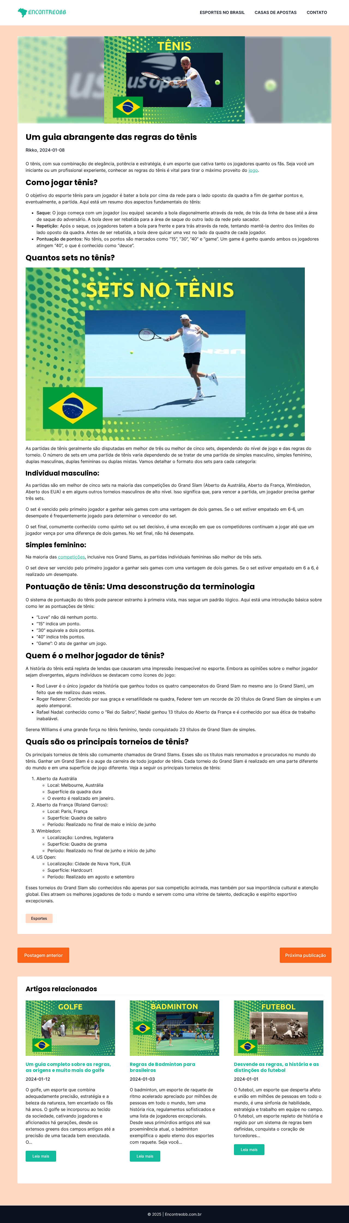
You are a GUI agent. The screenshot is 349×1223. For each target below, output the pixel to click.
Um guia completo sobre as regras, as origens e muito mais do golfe (68, 1067)
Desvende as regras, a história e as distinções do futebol (276, 1067)
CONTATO (317, 12)
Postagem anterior (43, 955)
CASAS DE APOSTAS (276, 12)
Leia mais (40, 1156)
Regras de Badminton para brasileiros (162, 1067)
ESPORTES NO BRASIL (222, 12)
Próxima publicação (305, 955)
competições (71, 557)
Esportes (39, 918)
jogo (253, 170)
